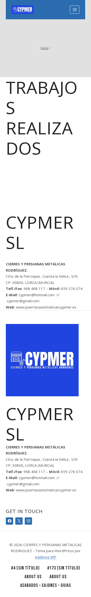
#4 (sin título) (25, 568)
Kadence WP (45, 557)
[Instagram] (28, 521)
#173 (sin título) (63, 568)
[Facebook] (9, 521)
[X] (19, 521)
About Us (33, 577)
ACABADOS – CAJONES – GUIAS (45, 585)
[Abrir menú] (74, 10)
